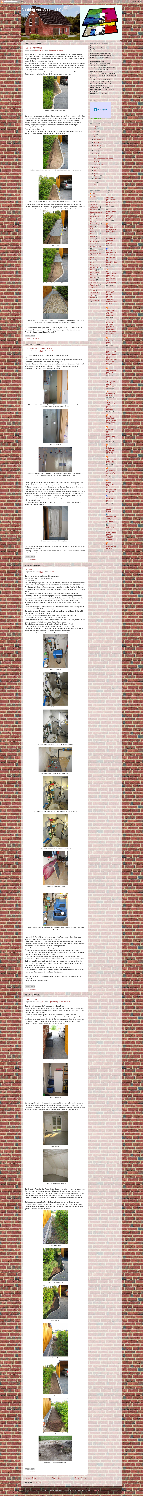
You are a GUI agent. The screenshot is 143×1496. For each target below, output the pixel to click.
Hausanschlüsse (95, 246)
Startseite (56, 1478)
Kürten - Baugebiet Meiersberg (110, 448)
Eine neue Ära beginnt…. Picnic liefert (111, 262)
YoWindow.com (95, 118)
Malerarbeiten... (111, 463)
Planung (93, 270)
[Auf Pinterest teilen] (34, 336)
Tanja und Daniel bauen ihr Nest (111, 546)
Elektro (92, 226)
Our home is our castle (110, 239)
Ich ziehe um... (110, 344)
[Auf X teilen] (30, 336)
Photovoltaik (94, 267)
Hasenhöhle (110, 393)
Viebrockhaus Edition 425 (111, 460)
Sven (94, 196)
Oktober (97, 142)
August (96, 148)
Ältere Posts (80, 1478)
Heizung (93, 250)
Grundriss (93, 241)
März (96, 173)
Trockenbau (94, 292)
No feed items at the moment (111, 332)
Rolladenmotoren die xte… (111, 302)
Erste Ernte (109, 395)
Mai (95, 167)
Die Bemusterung (110, 501)
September (98, 145)
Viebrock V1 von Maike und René (110, 383)
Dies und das (31, 999)
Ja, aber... (29, 569)
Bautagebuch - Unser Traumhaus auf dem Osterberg (111, 536)
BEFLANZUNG (110, 452)
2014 (94, 134)
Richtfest (93, 275)
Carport (92, 219)
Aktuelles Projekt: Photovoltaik (110, 407)
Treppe (92, 290)
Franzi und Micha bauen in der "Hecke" (111, 418)
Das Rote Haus (109, 341)
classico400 (110, 498)
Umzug (92, 297)
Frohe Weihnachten (110, 314)
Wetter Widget (100, 110)
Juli (95, 150)
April (96, 170)
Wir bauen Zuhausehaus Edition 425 (111, 273)
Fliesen (92, 236)
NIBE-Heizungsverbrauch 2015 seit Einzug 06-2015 (111, 360)
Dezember (98, 137)
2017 (94, 126)
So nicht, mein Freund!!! (110, 242)
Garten (61, 50)
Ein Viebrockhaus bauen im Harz (111, 227)
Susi (93, 193)
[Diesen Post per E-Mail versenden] (26, 336)
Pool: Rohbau (110, 231)
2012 (94, 185)
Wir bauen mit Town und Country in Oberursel (111, 519)
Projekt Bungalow (110, 510)
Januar (96, 179)
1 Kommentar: (31, 1472)
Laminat (93, 260)
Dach (92, 221)
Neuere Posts (31, 1478)
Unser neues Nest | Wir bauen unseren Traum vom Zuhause (110, 295)
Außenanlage (94, 207)
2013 (94, 182)
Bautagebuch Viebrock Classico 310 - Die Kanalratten (111, 326)
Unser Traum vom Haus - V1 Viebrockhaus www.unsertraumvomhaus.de (111, 255)
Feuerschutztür (110, 422)
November (98, 139)
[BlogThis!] (28, 336)
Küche (92, 257)
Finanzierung (94, 234)
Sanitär (51, 351)
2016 (94, 129)
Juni (95, 153)
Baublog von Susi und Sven (44, 10)
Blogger (96, 1490)
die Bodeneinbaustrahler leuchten (111, 489)
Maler (92, 262)
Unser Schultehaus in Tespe (110, 484)
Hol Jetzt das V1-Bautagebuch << (111, 354)
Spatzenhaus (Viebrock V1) (111, 371)
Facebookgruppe (111, 374)
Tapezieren (68, 1002)
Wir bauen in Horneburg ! (110, 471)
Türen (92, 295)
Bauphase (93, 209)
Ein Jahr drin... (110, 386)
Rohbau (93, 277)
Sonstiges (93, 282)
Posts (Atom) (37, 1482)
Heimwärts (110, 527)
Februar (97, 176)
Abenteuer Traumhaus (110, 311)
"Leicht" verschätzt (33, 48)
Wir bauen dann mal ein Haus (111, 199)
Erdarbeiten (94, 229)
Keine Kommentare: (33, 338)
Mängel (92, 265)
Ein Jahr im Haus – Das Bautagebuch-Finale (110, 216)
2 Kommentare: (31, 559)
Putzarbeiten (94, 272)
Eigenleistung (53, 50)
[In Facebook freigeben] (32, 336)
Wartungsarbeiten (96, 300)
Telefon (92, 287)
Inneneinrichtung (95, 253)
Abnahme (93, 204)
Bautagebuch (111, 211)
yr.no (109, 118)
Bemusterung (94, 216)
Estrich (92, 231)
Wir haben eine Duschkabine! (38, 348)
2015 (94, 132)
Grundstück (94, 244)
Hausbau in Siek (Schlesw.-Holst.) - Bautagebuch (111, 433)
